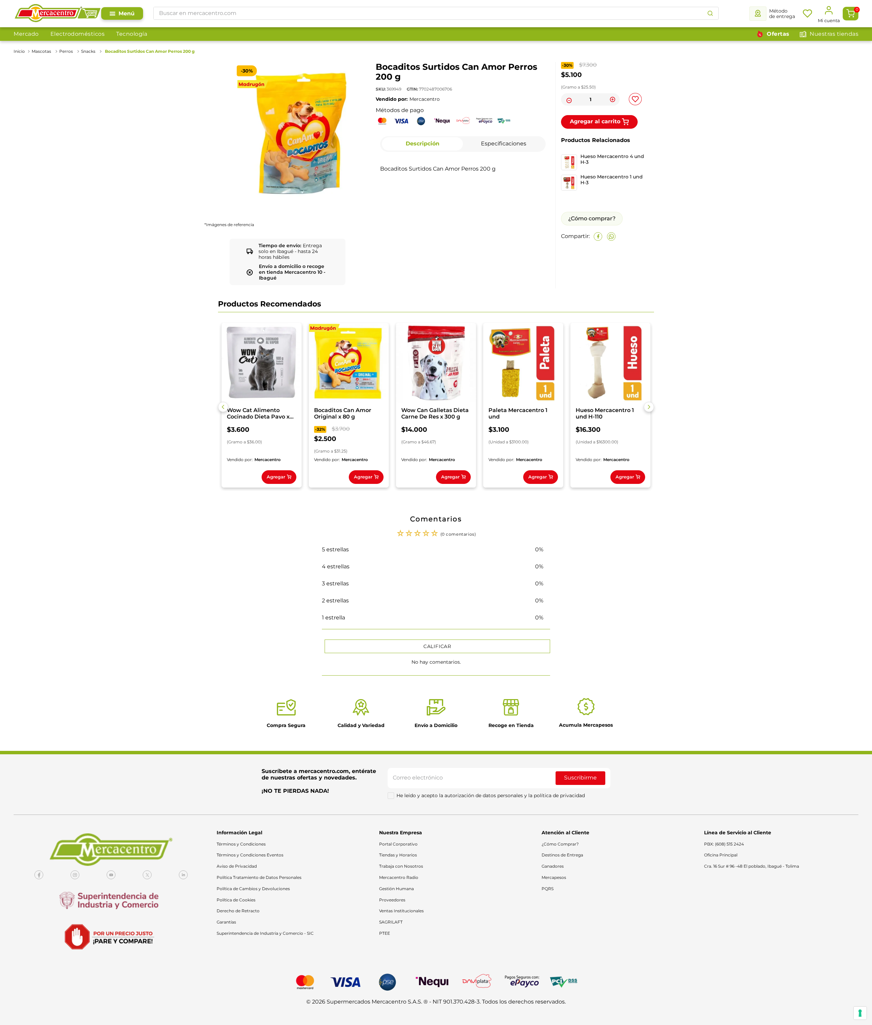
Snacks (88, 51)
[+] (612, 99)
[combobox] (436, 13)
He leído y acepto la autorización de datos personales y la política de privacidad (490, 795)
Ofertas (778, 34)
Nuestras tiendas (834, 34)
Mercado (26, 34)
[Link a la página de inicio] (20, 51)
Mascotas (41, 51)
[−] (568, 99)
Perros (66, 51)
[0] (850, 13)
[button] (223, 407)
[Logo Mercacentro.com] (57, 13)
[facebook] (598, 236)
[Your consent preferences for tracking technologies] (860, 1013)
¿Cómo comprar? (592, 218)
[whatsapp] (611, 236)
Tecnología (131, 34)
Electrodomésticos (77, 34)
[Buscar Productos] (710, 13)
